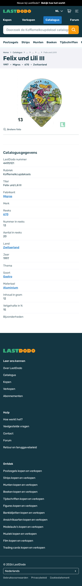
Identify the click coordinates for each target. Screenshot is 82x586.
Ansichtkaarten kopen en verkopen (25, 519)
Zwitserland (40, 64)
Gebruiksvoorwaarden (15, 577)
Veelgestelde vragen (16, 426)
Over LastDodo (12, 368)
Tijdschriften (69, 42)
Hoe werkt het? (12, 419)
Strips (25, 42)
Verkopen (28, 20)
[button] (69, 11)
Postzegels (10, 42)
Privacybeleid (39, 577)
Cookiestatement (59, 577)
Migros (16, 64)
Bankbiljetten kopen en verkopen (24, 512)
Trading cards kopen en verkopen (24, 547)
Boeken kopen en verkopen (20, 491)
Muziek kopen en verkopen (20, 533)
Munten (38, 42)
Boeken (52, 42)
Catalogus (53, 20)
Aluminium (10, 287)
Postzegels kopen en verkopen (22, 471)
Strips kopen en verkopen (19, 478)
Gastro (7, 276)
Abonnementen (13, 396)
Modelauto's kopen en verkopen (23, 527)
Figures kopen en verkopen (20, 506)
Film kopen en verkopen (18, 540)
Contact (8, 433)
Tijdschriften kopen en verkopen (23, 499)
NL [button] (57, 11)
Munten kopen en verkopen (20, 485)
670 (26, 64)
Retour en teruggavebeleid (20, 447)
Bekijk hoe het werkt (53, 3)
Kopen (7, 20)
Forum (74, 20)
